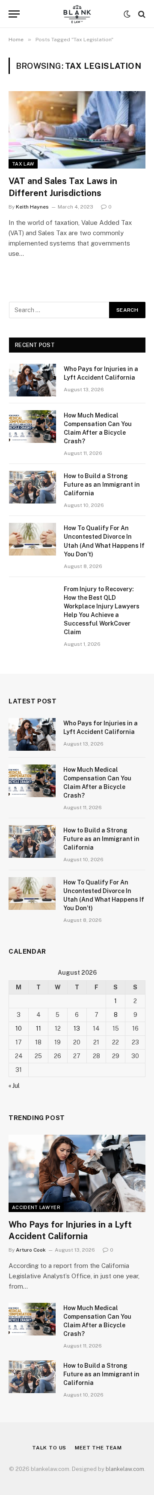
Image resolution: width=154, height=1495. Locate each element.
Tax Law (23, 163)
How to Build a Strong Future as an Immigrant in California (102, 485)
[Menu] (14, 14)
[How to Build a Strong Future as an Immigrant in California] (32, 487)
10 (18, 1028)
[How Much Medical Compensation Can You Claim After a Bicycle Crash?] (32, 426)
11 (38, 1028)
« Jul (14, 1085)
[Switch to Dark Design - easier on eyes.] (127, 14)
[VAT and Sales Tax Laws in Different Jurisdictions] (77, 130)
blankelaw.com (125, 1469)
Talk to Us (49, 1448)
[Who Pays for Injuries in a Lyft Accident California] (32, 380)
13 (77, 1028)
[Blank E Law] (77, 14)
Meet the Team (98, 1448)
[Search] (140, 14)
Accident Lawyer (36, 1207)
